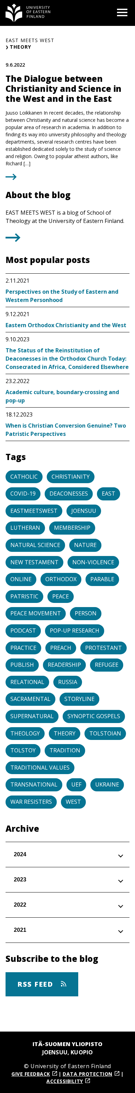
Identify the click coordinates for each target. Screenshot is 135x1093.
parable (102, 579)
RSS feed (36, 984)
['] (13, 240)
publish (22, 665)
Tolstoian (105, 733)
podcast (23, 630)
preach (60, 648)
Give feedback (30, 1074)
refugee (106, 665)
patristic (24, 596)
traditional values (40, 767)
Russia (67, 682)
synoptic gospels (94, 716)
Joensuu (83, 511)
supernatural (32, 716)
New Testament (34, 562)
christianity (71, 476)
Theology (25, 733)
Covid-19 (23, 493)
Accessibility (64, 1081)
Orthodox (60, 579)
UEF (76, 784)
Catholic (24, 476)
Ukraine (107, 784)
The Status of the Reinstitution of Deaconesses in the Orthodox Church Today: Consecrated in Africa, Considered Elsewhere (67, 359)
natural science (35, 545)
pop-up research (74, 630)
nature (85, 545)
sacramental (30, 699)
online (21, 579)
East (108, 493)
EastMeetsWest (33, 511)
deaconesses (69, 493)
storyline (79, 699)
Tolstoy (23, 750)
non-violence (93, 562)
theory (64, 733)
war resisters (31, 802)
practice (23, 648)
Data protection (87, 1074)
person (86, 613)
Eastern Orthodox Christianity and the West (66, 325)
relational (27, 682)
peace (60, 596)
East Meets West (30, 40)
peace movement (35, 613)
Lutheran (25, 527)
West (73, 802)
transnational (33, 784)
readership (64, 665)
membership (72, 527)
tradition (65, 750)
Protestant (103, 648)
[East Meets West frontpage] (28, 13)
